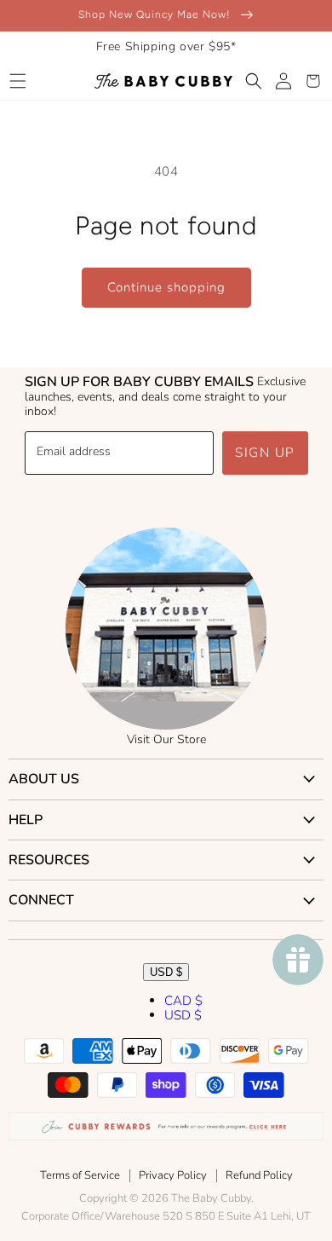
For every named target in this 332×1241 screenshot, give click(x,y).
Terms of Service (80, 1175)
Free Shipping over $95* (166, 46)
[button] (17, 81)
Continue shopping (166, 287)
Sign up (265, 452)
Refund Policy (259, 1175)
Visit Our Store (166, 739)
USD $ (166, 972)
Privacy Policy (173, 1175)
